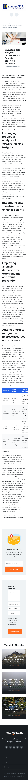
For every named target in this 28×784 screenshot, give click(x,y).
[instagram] (14, 747)
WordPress (7, 775)
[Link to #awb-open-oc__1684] (17, 15)
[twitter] (10, 747)
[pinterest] (17, 747)
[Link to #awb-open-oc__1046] (11, 15)
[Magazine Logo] (14, 731)
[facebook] (6, 747)
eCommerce (15, 775)
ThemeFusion (20, 776)
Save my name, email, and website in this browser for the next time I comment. (13, 622)
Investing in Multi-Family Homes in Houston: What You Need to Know (14, 659)
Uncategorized (16, 665)
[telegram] (21, 747)
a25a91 (7, 68)
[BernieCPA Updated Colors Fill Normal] (14, 3)
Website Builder (20, 773)
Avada (12, 773)
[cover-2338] (14, 32)
